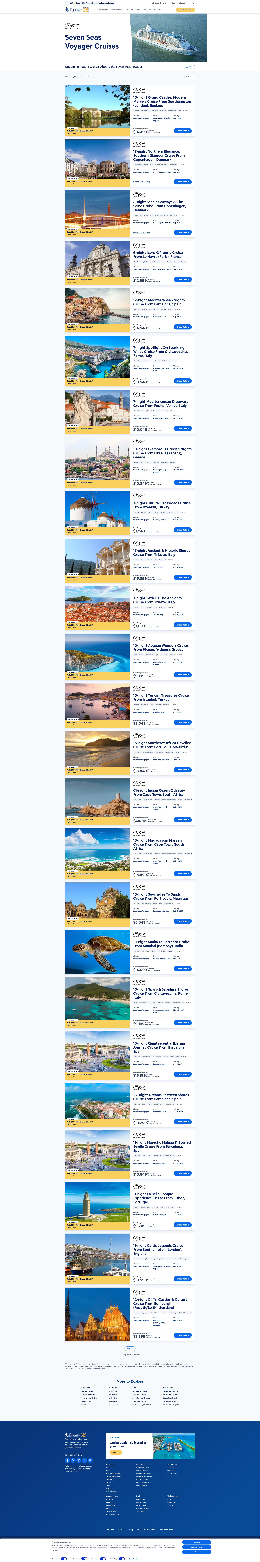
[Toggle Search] (193, 3)
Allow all (197, 1542)
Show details (133, 1559)
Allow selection (196, 1547)
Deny (197, 1552)
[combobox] (190, 77)
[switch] (84, 1558)
